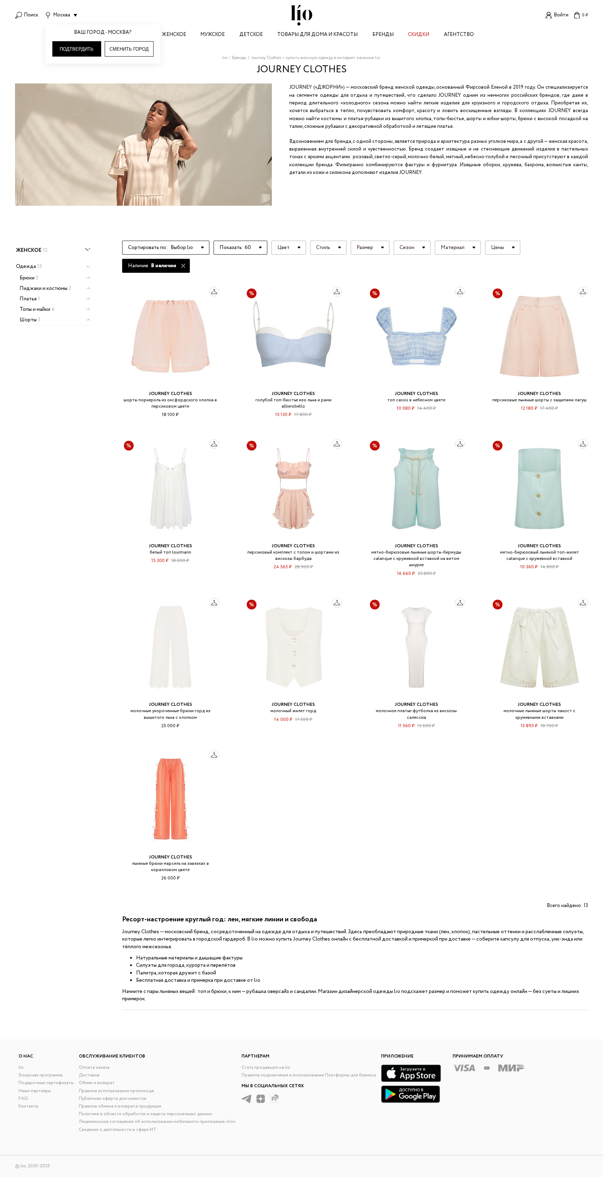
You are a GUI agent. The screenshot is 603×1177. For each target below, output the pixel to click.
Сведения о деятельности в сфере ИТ (117, 1129)
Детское (251, 35)
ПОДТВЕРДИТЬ (77, 49)
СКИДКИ (418, 35)
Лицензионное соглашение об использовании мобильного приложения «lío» (157, 1121)
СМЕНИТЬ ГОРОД (129, 49)
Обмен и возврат (97, 1083)
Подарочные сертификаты (46, 1083)
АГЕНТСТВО (459, 35)
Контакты (28, 1106)
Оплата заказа (94, 1067)
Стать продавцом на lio (265, 1067)
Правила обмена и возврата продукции (120, 1106)
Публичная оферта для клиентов (113, 1098)
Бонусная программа (40, 1075)
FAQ (23, 1098)
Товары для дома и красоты (317, 35)
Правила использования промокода (116, 1091)
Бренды (383, 35)
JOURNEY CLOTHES (170, 393)
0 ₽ (585, 15)
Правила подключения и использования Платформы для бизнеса (308, 1075)
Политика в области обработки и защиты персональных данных (146, 1114)
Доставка (89, 1075)
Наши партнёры (34, 1091)
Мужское (212, 35)
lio (21, 1067)
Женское (174, 35)
